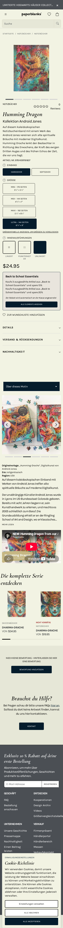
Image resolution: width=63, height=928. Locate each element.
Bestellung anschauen (11, 807)
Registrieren (50, 784)
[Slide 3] (27, 99)
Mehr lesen (8, 524)
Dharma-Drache (13, 627)
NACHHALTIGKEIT (14, 351)
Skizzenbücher (9, 623)
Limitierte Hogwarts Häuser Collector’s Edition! (28, 5)
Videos (38, 810)
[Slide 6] (53, 99)
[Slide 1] (9, 99)
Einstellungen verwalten (31, 904)
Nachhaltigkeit (13, 841)
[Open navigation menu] (5, 14)
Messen (38, 846)
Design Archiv (42, 805)
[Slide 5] (45, 99)
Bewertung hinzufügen (31, 669)
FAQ (6, 799)
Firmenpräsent (43, 830)
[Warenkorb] (57, 14)
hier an (55, 705)
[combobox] (31, 386)
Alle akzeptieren (31, 921)
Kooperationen (43, 799)
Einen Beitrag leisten (12, 848)
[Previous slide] (7, 424)
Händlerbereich (43, 841)
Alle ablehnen (31, 913)
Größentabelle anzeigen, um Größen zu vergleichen (30, 232)
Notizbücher (24, 33)
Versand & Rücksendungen (23, 339)
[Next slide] (55, 424)
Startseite (8, 33)
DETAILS (8, 327)
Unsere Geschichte (15, 830)
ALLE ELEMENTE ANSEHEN (31, 304)
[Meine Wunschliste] (49, 14)
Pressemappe (12, 836)
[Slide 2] (18, 99)
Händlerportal (42, 836)
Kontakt (31, 726)
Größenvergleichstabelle (46, 816)
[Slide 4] (36, 99)
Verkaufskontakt (44, 852)
